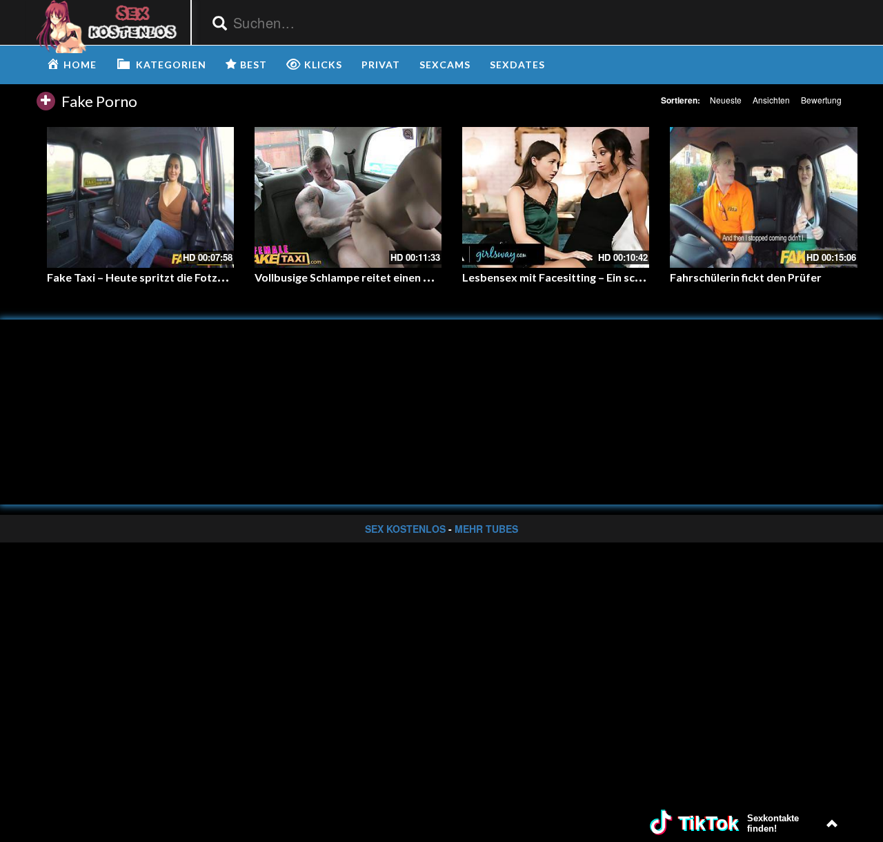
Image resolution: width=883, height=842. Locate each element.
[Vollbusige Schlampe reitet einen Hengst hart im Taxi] (348, 197)
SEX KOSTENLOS (405, 529)
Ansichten (771, 100)
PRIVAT (380, 64)
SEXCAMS (444, 64)
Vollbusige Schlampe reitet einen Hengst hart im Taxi (388, 277)
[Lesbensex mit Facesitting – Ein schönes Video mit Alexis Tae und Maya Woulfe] (555, 197)
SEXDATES (517, 64)
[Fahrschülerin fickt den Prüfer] (763, 197)
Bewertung (821, 100)
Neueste (726, 100)
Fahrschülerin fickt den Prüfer (746, 277)
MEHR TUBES (486, 529)
